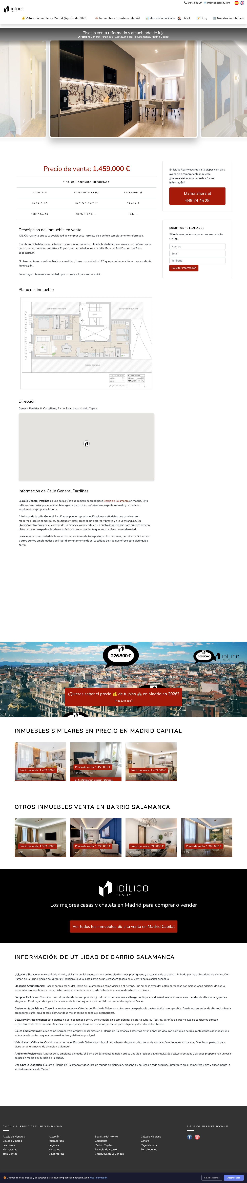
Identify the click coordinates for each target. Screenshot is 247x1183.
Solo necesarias (211, 1177)
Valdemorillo (56, 1154)
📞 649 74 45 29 (193, 2)
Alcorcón (54, 1136)
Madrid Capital (103, 1145)
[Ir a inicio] (14, 9)
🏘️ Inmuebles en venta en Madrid (117, 18)
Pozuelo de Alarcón (106, 1149)
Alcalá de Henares (14, 1136)
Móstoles (54, 1149)
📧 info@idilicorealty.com (217, 2)
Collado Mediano (151, 1136)
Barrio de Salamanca (116, 501)
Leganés (54, 1145)
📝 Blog (202, 18)
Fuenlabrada (56, 1141)
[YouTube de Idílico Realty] (197, 1137)
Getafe (145, 1141)
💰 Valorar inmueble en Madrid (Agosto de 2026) (55, 18)
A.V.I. (187, 18)
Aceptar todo (233, 1177)
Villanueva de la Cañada (109, 1154)
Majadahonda (149, 1145)
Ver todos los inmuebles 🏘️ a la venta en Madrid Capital (124, 926)
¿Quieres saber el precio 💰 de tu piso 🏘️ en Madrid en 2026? (123, 697)
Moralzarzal (10, 1149)
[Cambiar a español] (235, 2)
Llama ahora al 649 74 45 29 (197, 197)
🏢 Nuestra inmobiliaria (228, 18)
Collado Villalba (12, 1141)
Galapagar (101, 1141)
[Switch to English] (241, 2)
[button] (86, 443)
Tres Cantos (10, 1154)
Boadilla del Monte (106, 1136)
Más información (98, 1177)
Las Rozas (9, 1145)
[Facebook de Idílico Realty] (189, 1137)
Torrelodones (149, 1149)
